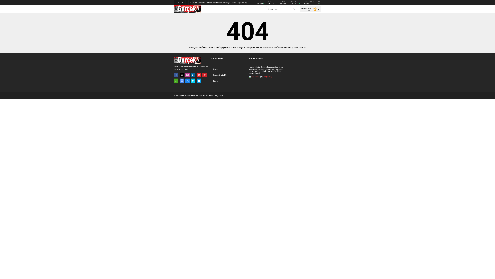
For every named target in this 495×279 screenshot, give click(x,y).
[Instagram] (187, 75)
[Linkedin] (193, 75)
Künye (215, 81)
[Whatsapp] (176, 81)
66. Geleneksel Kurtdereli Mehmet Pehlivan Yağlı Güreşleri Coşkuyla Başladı (222, 3)
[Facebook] (176, 75)
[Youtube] (199, 75)
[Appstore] (187, 81)
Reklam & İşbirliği (219, 75)
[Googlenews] (182, 81)
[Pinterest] (204, 75)
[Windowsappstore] (199, 81)
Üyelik (215, 69)
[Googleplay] (193, 81)
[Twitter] (182, 75)
